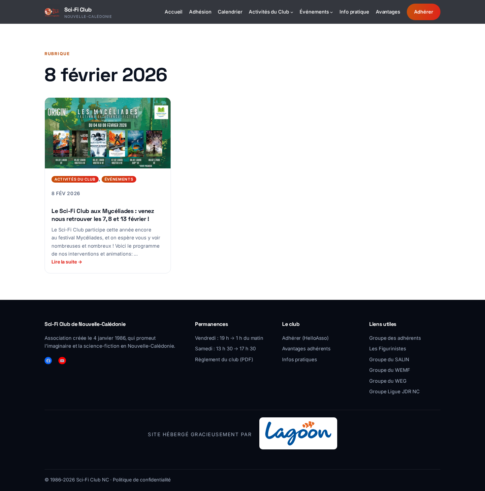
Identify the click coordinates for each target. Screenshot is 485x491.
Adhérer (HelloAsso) (305, 338)
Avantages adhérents (306, 349)
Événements (119, 179)
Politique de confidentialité (142, 479)
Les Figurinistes (387, 349)
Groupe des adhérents (395, 338)
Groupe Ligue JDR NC (394, 392)
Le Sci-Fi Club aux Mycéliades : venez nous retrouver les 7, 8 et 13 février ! (102, 214)
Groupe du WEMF (389, 370)
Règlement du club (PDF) (224, 360)
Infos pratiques (299, 360)
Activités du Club (75, 179)
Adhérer (423, 12)
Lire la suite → (66, 261)
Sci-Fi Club (78, 9)
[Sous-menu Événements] (331, 11)
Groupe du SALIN (389, 360)
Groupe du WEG (387, 381)
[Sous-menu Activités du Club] (291, 11)
